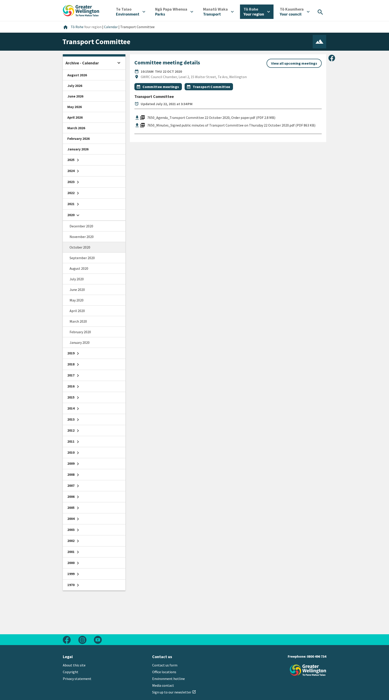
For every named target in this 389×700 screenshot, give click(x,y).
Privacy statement (77, 678)
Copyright (70, 672)
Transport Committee (211, 86)
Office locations (164, 672)
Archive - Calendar (82, 63)
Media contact (163, 685)
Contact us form (164, 665)
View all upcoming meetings (294, 63)
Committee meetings (160, 86)
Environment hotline (168, 678)
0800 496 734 (316, 656)
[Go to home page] (81, 10)
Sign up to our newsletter (174, 692)
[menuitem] (130, 12)
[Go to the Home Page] (308, 670)
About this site (74, 665)
